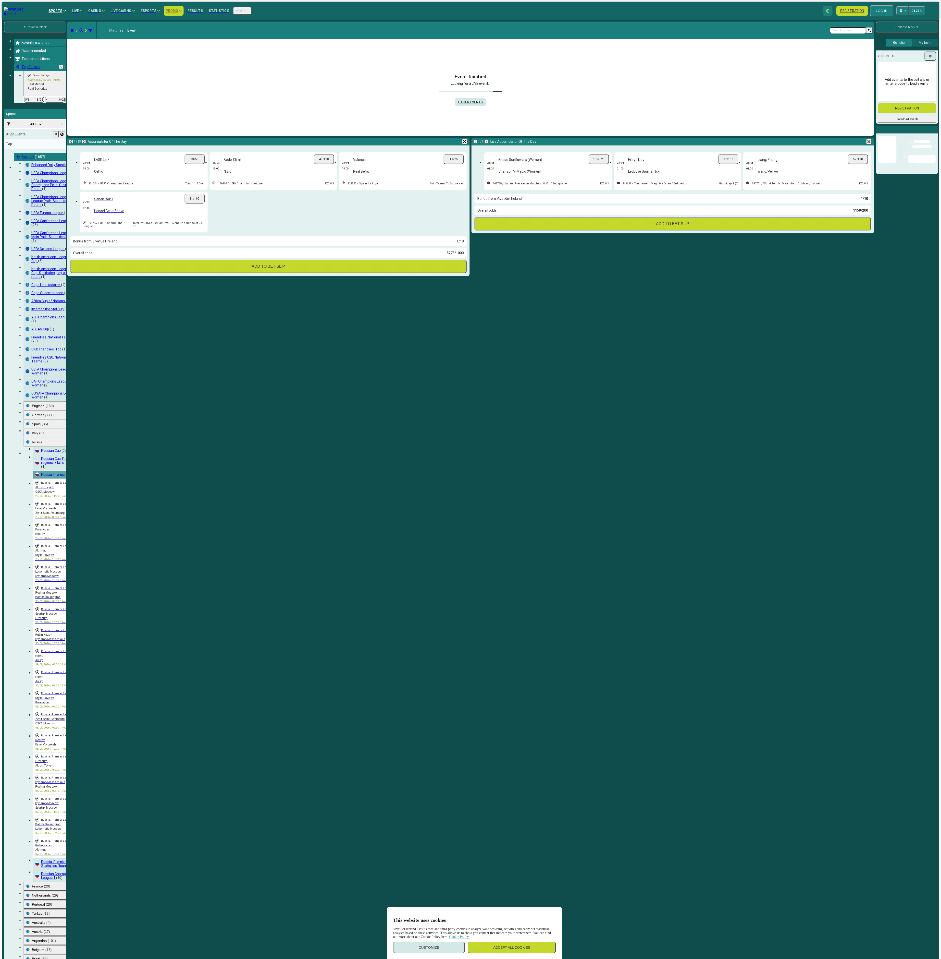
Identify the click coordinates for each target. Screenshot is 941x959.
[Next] (84, 142)
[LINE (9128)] (72, 30)
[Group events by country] (62, 134)
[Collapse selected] (56, 134)
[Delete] (465, 141)
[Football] (81, 30)
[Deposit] (827, 11)
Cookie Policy (459, 937)
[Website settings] (902, 10)
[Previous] (61, 67)
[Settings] (930, 56)
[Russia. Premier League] (90, 30)
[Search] (869, 30)
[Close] (934, 133)
